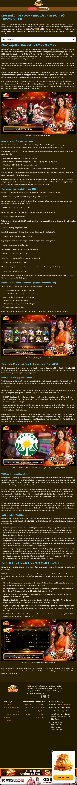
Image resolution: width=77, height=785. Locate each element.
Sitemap (9, 721)
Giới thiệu (9, 704)
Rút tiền (40, 714)
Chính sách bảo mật (12, 711)
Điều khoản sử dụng (12, 707)
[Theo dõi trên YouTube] (48, 696)
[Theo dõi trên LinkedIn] (44, 696)
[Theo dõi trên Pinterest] (41, 696)
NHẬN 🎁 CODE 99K (63, 777)
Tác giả (8, 717)
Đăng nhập (41, 707)
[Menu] (2, 3)
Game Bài (28, 704)
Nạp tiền (41, 711)
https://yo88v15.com (64, 704)
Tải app (40, 717)
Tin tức (27, 714)
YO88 (36, 29)
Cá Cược (28, 711)
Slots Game (29, 707)
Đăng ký (41, 704)
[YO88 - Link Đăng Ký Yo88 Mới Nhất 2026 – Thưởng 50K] (38, 3)
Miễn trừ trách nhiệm (13, 714)
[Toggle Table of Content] (71, 39)
